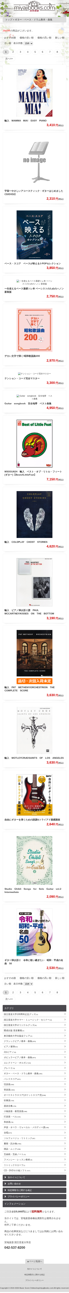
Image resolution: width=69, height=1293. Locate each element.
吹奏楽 (9, 1100)
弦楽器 (9, 1084)
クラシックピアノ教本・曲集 (20, 1041)
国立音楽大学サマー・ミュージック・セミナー (28, 1020)
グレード (9, 1068)
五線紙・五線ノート (15, 1154)
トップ (8, 19)
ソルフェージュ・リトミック (19, 1138)
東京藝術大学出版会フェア (18, 1036)
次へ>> (9, 58)
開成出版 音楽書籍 (14, 1030)
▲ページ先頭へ (34, 1261)
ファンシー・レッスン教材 (18, 1159)
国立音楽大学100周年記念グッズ (21, 1014)
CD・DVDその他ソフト (17, 1170)
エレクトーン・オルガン (17, 1062)
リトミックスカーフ (14, 1165)
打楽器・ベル (12, 1116)
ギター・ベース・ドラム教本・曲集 (23, 1073)
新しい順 (59, 37)
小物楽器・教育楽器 (15, 1111)
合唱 (8, 1132)
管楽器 (9, 1089)
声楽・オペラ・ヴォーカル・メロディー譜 (26, 1127)
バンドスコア (12, 1079)
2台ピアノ (10, 1052)
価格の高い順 (44, 37)
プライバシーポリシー (18, 1196)
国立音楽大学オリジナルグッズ (20, 1025)
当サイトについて (16, 1177)
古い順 (7, 43)
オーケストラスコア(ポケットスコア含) (25, 1095)
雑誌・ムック (12, 1149)
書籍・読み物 (12, 1143)
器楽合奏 (10, 1106)
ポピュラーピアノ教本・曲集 (20, 1057)
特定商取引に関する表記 (20, 1190)
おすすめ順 (10, 37)
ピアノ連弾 (11, 1046)
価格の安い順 (27, 37)
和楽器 (8, 1122)
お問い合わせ (14, 1183)
